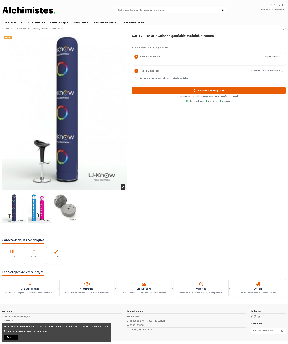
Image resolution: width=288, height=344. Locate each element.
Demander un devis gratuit (210, 90)
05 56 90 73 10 (137, 325)
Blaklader (9, 320)
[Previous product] (284, 28)
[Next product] (285, 28)
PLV (134, 47)
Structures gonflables (158, 47)
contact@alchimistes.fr (272, 10)
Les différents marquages (17, 316)
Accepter (11, 337)
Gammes (141, 47)
